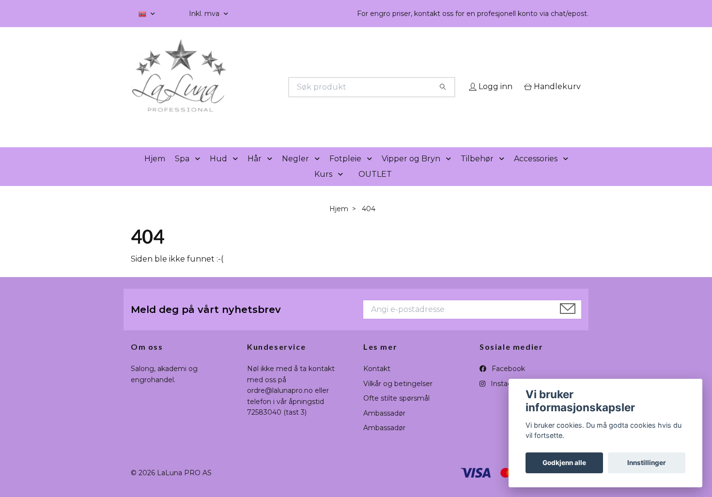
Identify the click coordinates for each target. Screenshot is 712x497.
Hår (255, 172)
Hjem (154, 172)
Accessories (535, 172)
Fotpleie (345, 172)
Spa (182, 172)
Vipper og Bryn (411, 172)
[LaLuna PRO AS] (243, 87)
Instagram (507, 397)
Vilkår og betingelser (398, 397)
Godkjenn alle (564, 462)
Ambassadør (384, 426)
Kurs (323, 187)
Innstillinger (646, 462)
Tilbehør (477, 172)
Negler (295, 172)
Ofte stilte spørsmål (396, 412)
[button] (199, 173)
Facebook (507, 382)
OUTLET (375, 187)
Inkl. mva (205, 13)
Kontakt (376, 382)
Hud (218, 172)
